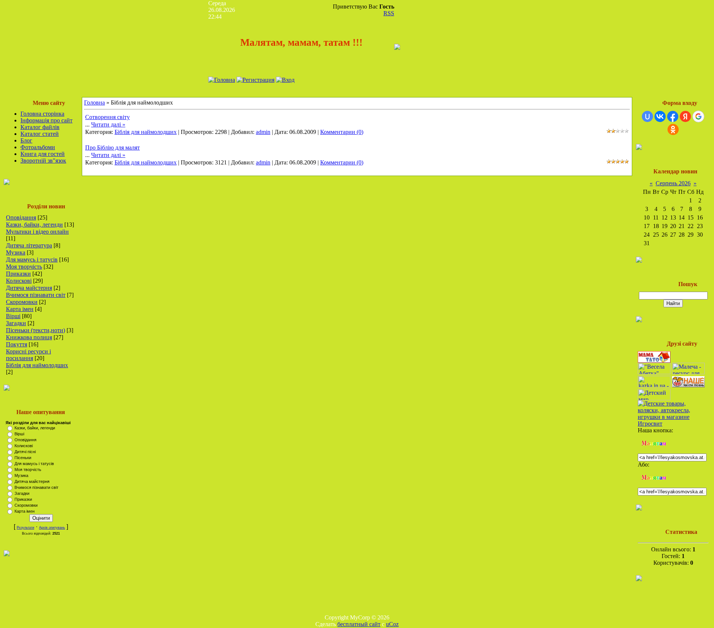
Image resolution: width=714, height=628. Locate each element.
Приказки (18, 273)
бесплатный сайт (358, 624)
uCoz (392, 624)
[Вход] (285, 80)
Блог (26, 140)
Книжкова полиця (29, 337)
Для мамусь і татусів (32, 259)
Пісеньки (23, 457)
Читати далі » (108, 124)
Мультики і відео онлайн (37, 231)
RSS (388, 13)
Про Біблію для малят (112, 147)
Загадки (16, 323)
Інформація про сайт (46, 120)
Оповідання (21, 217)
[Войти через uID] (647, 116)
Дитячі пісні (25, 451)
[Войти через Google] (698, 116)
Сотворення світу (107, 117)
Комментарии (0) (341, 132)
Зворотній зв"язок (43, 160)
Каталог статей (39, 134)
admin (263, 132)
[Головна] (221, 80)
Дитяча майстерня (29, 288)
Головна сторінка (42, 113)
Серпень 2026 (673, 183)
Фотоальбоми (37, 147)
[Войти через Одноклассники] (673, 129)
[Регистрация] (255, 80)
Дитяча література (29, 245)
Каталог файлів (40, 127)
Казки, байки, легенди (34, 224)
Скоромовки (22, 302)
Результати (25, 527)
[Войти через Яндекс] (685, 116)
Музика (15, 252)
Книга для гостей (42, 154)
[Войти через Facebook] (672, 116)
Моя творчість (24, 266)
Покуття (16, 344)
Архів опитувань (52, 527)
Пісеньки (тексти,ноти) (35, 330)
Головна (94, 102)
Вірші (13, 316)
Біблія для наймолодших (37, 365)
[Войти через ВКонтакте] (660, 116)
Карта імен (19, 309)
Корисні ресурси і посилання (28, 354)
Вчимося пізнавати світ (35, 295)
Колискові (19, 281)
